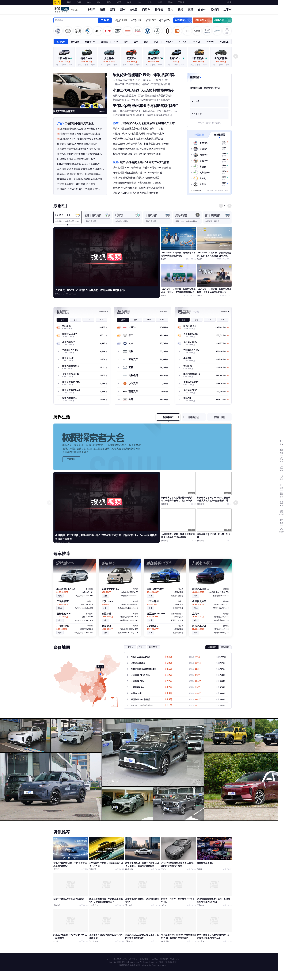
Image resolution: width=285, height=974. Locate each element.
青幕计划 (219, 417)
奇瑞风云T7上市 (155, 133)
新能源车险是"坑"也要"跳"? (127, 99)
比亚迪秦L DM (137, 687)
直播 (190, 9)
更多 (170, 2)
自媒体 (202, 9)
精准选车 (222, 20)
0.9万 (169, 699)
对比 (60, 596)
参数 (64, 65)
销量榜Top (90, 41)
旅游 (109, 2)
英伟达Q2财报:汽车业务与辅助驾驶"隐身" (145, 106)
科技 (139, 2)
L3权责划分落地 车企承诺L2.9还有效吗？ (78, 164)
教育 (119, 2)
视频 (180, 9)
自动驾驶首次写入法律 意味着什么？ (76, 159)
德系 (146, 41)
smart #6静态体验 (153, 172)
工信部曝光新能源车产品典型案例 (155, 95)
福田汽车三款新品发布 (124, 95)
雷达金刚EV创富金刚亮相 (147, 153)
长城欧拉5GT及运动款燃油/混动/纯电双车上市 (148, 123)
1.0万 (169, 663)
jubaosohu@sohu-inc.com (154, 965)
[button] (235, 56)
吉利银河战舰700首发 (151, 128)
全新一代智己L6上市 (156, 80)
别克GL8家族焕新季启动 (150, 138)
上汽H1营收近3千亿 (166, 111)
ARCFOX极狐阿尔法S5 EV (143, 669)
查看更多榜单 (196, 190)
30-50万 (210, 41)
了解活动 (71, 459)
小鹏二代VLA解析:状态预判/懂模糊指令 (143, 90)
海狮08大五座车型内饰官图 (156, 84)
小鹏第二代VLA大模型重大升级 (129, 133)
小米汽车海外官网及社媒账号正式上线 (80, 133)
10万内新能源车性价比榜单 (156, 99)
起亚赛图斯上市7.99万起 (156, 143)
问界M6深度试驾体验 (124, 177)
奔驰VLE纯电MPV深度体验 (157, 167)
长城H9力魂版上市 (122, 153)
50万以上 (224, 41)
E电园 (133, 9)
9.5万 (169, 693)
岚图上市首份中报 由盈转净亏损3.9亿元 (80, 139)
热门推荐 (61, 41)
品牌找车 (182, 20)
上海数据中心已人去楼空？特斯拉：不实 (81, 128)
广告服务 (154, 959)
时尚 (129, 2)
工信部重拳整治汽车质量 (79, 123)
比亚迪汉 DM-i (137, 681)
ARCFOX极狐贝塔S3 (141, 657)
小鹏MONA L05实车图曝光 (126, 84)
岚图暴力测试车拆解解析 (145, 193)
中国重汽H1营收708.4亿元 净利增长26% (78, 189)
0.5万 (169, 657)
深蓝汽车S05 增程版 (140, 699)
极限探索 (168, 417)
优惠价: (194, 657)
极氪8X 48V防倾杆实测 (125, 187)
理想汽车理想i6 (138, 663)
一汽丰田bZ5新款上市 (124, 138)
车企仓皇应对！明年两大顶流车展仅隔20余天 (80, 169)
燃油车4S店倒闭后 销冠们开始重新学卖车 (78, 174)
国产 (136, 41)
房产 (99, 2)
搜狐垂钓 (194, 417)
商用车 (146, 9)
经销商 (215, 9)
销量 (102, 9)
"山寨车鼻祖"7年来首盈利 (159, 115)
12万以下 (168, 41)
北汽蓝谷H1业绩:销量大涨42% (128, 115)
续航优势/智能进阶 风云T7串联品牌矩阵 (144, 75)
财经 (150, 2)
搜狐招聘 (144, 959)
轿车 (139, 20)
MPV (168, 20)
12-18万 (183, 41)
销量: (221, 657)
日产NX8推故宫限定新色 (126, 128)
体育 (79, 2)
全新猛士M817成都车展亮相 (127, 143)
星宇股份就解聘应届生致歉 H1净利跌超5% (79, 154)
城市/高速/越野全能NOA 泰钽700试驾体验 (144, 162)
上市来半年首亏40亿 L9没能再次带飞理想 (78, 149)
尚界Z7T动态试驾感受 (147, 177)
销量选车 (202, 20)
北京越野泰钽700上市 (124, 148)
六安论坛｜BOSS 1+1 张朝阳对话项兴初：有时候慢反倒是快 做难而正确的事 (92, 290)
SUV (154, 20)
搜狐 (57, 2)
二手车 (228, 9)
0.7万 (169, 687)
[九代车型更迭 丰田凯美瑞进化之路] (80, 90)
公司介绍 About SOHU (116, 959)
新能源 (124, 20)
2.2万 (169, 681)
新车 (123, 9)
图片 (170, 9)
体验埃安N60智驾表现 (124, 182)
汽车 (89, 2)
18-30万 (196, 41)
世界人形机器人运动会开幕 (151, 148)
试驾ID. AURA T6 (122, 193)
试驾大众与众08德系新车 (152, 187)
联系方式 (174, 959)
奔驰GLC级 (136, 693)
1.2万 (169, 675)
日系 (156, 41)
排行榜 (159, 9)
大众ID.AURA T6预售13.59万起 (129, 80)
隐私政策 (164, 959)
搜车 (104, 20)
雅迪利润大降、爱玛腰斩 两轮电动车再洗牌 (79, 179)
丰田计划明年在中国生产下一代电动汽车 (134, 111)
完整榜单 (102, 311)
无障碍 (181, 2)
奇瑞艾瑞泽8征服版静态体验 (127, 172)
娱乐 (160, 2)
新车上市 (75, 41)
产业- (60, 123)
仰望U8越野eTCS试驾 (149, 182)
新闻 (69, 2)
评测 (116, 162)
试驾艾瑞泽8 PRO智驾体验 (127, 167)
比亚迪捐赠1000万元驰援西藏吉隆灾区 (77, 144)
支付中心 (133, 959)
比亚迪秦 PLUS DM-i (141, 675)
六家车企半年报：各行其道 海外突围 (76, 184)
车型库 (91, 9)
